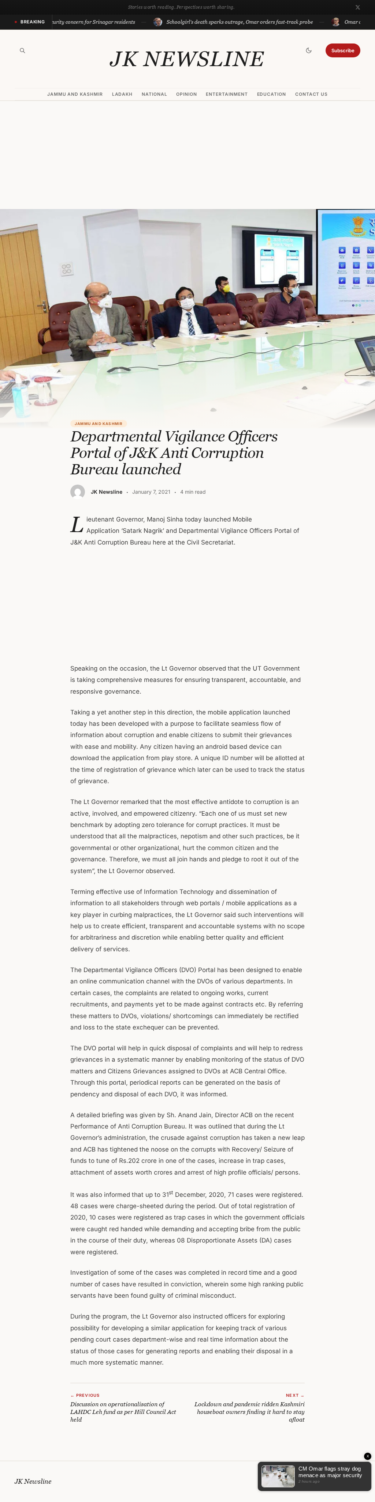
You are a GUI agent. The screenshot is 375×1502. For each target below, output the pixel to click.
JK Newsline (187, 59)
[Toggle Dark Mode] (308, 50)
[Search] (22, 50)
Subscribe (342, 50)
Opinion (186, 94)
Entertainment (227, 94)
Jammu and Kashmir (75, 94)
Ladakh (122, 94)
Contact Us (311, 94)
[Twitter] (357, 7)
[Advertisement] (187, 155)
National (154, 94)
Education (271, 94)
